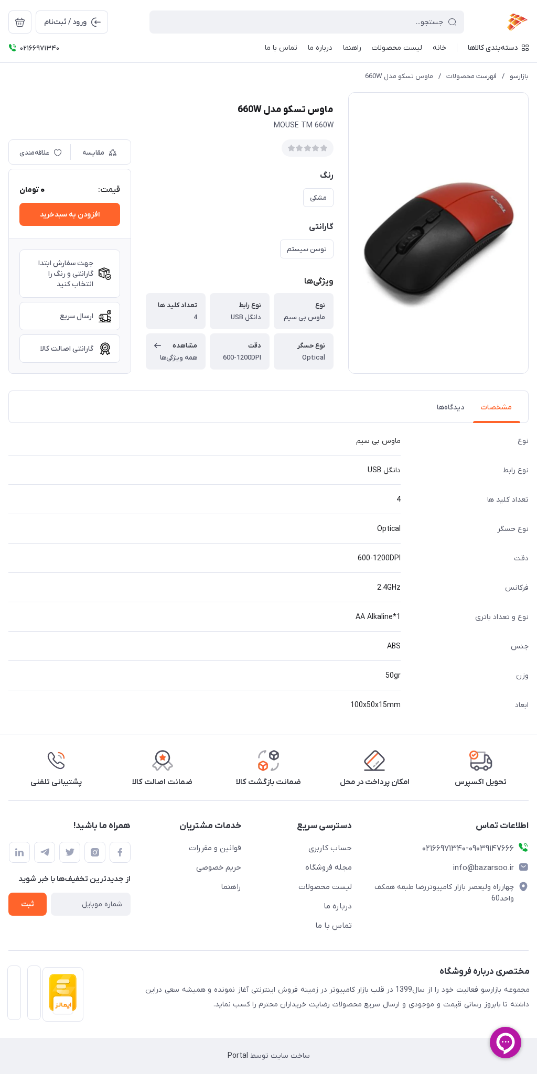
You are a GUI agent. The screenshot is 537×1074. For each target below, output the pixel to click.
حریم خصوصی (218, 867)
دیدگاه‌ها (450, 408)
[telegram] (44, 852)
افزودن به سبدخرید (70, 215)
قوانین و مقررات (215, 848)
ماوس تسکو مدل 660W (399, 76)
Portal (238, 1056)
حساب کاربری (330, 848)
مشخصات (496, 408)
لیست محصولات (325, 887)
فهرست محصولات (471, 76)
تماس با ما (333, 925)
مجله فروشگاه (328, 867)
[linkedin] (19, 852)
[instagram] (94, 852)
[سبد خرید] (19, 22)
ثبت (27, 904)
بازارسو (519, 76)
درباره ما (338, 906)
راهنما (231, 887)
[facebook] (120, 852)
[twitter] (69, 852)
